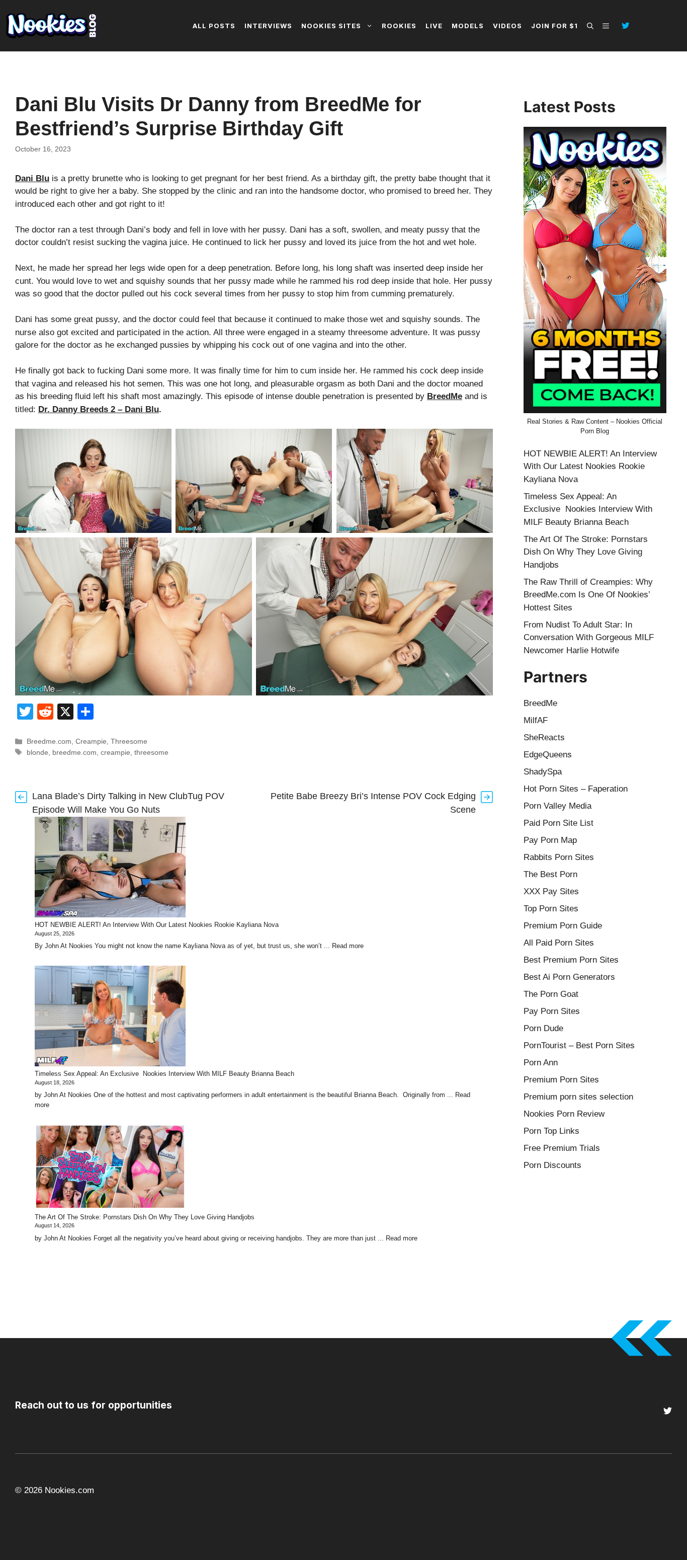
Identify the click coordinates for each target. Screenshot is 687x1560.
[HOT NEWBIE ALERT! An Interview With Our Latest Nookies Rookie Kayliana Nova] (110, 868)
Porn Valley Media (557, 806)
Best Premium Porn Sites (571, 960)
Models (468, 26)
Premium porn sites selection (578, 1097)
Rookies (399, 26)
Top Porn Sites (551, 908)
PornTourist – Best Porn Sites (579, 1045)
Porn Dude (543, 1028)
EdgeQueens (548, 754)
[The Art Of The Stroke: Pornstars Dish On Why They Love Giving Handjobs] (110, 1168)
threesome (151, 752)
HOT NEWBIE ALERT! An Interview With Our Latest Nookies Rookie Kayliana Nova (157, 924)
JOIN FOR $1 (554, 26)
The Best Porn (550, 874)
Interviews (268, 26)
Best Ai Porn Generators (569, 977)
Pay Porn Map (550, 840)
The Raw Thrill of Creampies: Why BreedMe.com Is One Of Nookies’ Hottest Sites (588, 594)
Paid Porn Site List (558, 823)
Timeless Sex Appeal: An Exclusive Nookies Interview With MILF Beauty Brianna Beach (164, 1073)
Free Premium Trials (562, 1148)
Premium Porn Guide (563, 925)
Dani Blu (32, 178)
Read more (348, 946)
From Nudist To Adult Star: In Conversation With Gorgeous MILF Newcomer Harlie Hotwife (589, 637)
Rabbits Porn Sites (559, 857)
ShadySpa (543, 771)
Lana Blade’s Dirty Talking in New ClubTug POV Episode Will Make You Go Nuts (128, 803)
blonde (37, 752)
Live (434, 26)
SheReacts (544, 737)
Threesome (129, 741)
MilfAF (536, 720)
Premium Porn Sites (561, 1079)
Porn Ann (541, 1062)
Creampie (91, 741)
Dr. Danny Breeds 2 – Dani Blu (98, 409)
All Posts (214, 26)
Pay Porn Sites (552, 1011)
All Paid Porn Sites (559, 943)
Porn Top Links (551, 1131)
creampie (115, 752)
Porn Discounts (552, 1165)
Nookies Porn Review (564, 1114)
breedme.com (74, 752)
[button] (590, 25)
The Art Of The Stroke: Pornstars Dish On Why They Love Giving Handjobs (144, 1217)
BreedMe (444, 396)
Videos (507, 26)
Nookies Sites (331, 26)
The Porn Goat (551, 994)
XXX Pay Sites (551, 891)
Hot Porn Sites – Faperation (576, 789)
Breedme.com (49, 741)
